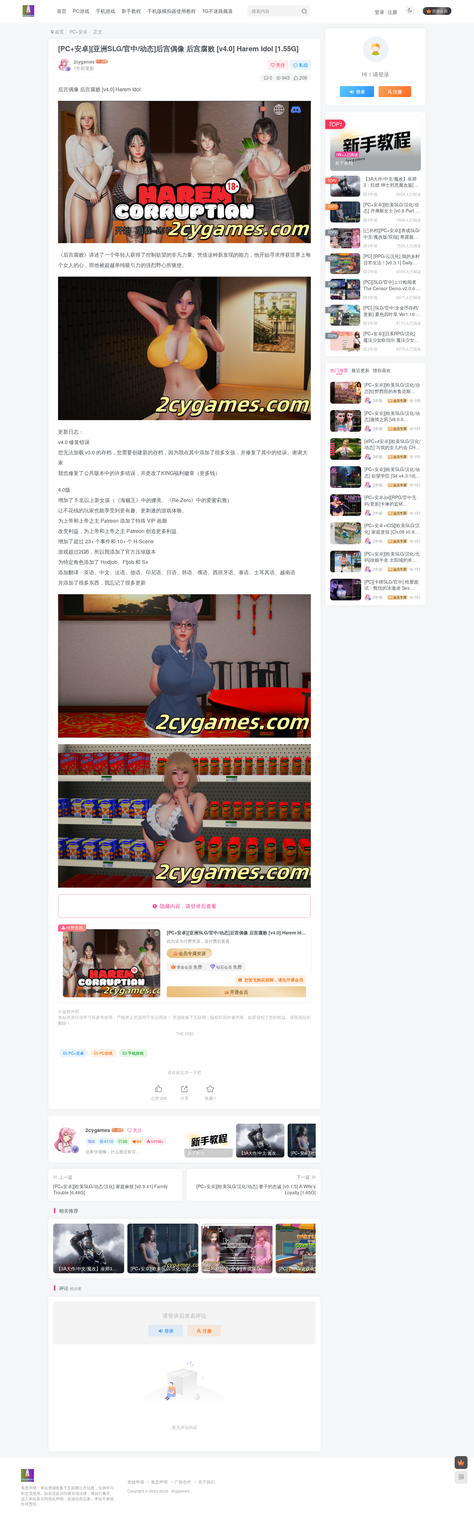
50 (125, 1141)
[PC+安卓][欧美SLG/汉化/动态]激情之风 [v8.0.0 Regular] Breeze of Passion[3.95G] (392, 422)
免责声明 (159, 1482)
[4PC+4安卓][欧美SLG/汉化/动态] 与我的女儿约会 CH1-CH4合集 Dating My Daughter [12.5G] (392, 450)
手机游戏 (135, 1053)
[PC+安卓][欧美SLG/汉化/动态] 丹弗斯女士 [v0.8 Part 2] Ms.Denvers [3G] (391, 210)
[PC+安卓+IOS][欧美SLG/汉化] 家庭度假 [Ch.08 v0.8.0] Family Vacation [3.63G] (392, 531)
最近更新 (360, 370)
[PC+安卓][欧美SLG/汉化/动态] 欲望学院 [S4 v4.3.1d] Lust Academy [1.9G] (392, 475)
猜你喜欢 (382, 370)
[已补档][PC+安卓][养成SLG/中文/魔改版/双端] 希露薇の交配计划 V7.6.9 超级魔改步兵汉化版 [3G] (391, 239)
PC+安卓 (78, 31)
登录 (379, 11)
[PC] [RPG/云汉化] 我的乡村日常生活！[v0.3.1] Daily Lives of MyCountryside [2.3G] (391, 265)
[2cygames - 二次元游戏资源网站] (27, 1475)
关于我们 (206, 1482)
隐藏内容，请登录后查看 (186, 906)
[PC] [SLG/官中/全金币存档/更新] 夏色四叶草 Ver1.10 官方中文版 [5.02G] (391, 313)
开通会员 (440, 11)
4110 (108, 1141)
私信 (303, 65)
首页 (59, 31)
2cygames (84, 61)
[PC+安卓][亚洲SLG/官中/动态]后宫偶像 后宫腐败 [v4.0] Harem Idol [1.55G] (178, 48)
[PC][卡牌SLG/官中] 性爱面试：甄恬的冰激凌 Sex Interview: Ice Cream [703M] (391, 591)
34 (139, 1141)
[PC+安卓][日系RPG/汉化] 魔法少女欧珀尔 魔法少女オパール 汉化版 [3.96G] (391, 339)
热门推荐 (339, 370)
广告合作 (182, 1482)
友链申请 (135, 1482)
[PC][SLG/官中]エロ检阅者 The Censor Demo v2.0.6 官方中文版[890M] (392, 288)
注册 (392, 11)
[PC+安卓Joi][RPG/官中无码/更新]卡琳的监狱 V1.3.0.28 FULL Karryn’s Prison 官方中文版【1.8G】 (392, 506)
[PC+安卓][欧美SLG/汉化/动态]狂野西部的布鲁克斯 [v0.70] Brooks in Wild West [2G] (392, 394)
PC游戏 (106, 1053)
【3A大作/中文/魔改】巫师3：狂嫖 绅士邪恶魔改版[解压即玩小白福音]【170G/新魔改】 (390, 188)
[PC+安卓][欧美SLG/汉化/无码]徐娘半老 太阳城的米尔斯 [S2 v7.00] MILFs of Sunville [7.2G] (392, 563)
